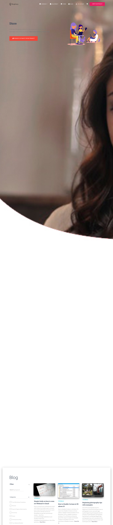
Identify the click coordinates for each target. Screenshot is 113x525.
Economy (14, 512)
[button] (20, 497)
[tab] (20, 496)
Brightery (15, 4)
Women (14, 505)
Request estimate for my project (24, 38)
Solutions (53, 4)
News (13, 516)
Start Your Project (97, 4)
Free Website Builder (17, 523)
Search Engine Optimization (19, 509)
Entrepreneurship (16, 519)
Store (63, 4)
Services (42, 4)
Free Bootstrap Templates (19, 502)
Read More (42, 522)
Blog (70, 4)
